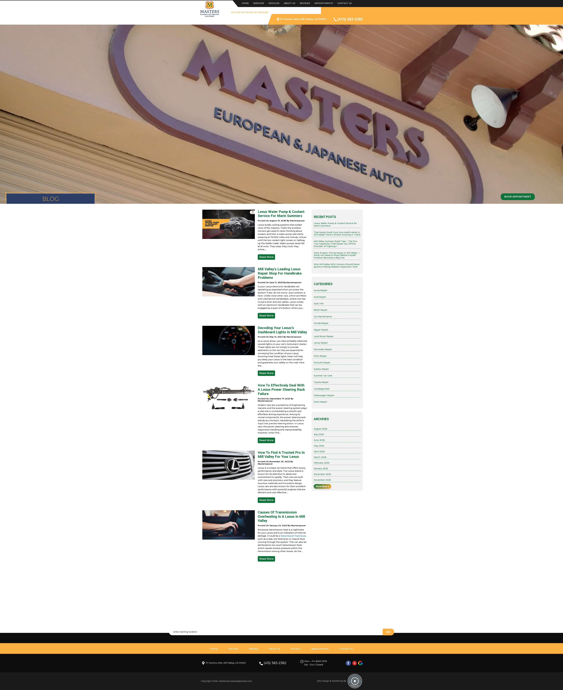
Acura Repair (320, 290)
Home (245, 3)
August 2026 (320, 429)
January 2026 (321, 468)
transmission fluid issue (293, 536)
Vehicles (273, 3)
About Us (289, 3)
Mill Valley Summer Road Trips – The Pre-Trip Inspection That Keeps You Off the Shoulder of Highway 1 (336, 243)
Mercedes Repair (323, 349)
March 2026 (320, 457)
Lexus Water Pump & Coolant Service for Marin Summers (281, 214)
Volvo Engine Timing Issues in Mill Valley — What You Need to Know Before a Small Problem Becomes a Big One (337, 255)
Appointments (323, 3)
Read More (266, 256)
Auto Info (319, 303)
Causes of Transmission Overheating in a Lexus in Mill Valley (281, 516)
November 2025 (322, 480)
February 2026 (321, 463)
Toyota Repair (321, 382)
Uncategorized (321, 389)
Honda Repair (321, 323)
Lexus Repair (321, 343)
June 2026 (319, 440)
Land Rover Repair (324, 336)
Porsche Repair (322, 362)
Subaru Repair (321, 369)
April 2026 (319, 451)
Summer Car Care (323, 375)
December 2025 (322, 474)
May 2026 (319, 446)
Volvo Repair (320, 402)
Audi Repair (320, 297)
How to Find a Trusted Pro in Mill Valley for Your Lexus (281, 454)
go (388, 631)
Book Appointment (517, 196)
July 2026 (319, 434)
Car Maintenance (323, 316)
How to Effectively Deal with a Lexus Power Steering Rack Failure (281, 389)
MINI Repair (320, 356)
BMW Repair (320, 310)
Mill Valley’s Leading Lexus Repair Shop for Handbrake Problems (280, 273)
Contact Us (344, 3)
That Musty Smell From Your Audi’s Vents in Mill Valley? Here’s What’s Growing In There (337, 233)
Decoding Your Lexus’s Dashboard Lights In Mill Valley (282, 330)
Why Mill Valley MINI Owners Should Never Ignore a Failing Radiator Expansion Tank (337, 265)
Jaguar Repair (321, 330)
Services (258, 3)
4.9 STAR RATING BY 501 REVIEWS (249, 12)
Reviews (305, 3)
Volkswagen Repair (324, 395)
